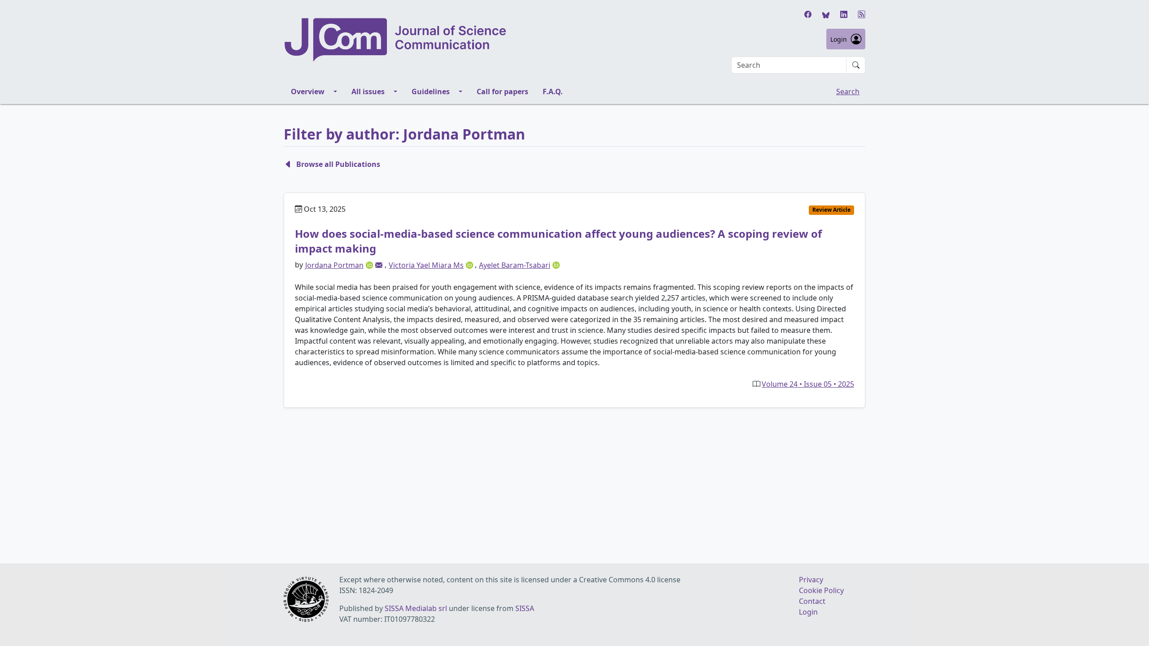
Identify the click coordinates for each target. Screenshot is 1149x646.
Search (848, 91)
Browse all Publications (338, 164)
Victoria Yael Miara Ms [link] (426, 265)
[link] (379, 265)
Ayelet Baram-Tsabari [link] (514, 265)
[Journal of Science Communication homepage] (396, 39)
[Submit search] (855, 65)
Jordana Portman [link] (334, 265)
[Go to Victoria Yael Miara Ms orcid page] (470, 265)
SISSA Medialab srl (416, 608)
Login (838, 39)
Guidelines (431, 91)
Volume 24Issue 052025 (808, 384)
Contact (812, 601)
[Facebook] (807, 14)
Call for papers (502, 91)
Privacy (811, 580)
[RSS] (861, 14)
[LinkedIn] (843, 14)
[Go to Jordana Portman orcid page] (370, 265)
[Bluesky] (825, 14)
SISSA (524, 608)
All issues (368, 91)
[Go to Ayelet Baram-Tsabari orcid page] (556, 265)
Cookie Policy (821, 590)
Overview (308, 91)
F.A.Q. (553, 91)
